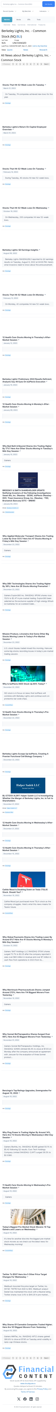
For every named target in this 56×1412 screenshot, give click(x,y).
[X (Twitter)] (18, 1399)
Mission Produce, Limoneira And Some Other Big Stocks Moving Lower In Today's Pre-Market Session (25, 636)
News (14, 25)
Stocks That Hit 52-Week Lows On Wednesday (25, 208)
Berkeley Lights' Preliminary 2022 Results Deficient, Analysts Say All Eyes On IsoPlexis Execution (27, 380)
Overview (7, 25)
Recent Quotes (8, 11)
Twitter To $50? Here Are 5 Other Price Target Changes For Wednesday (24, 1275)
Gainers (7, 460)
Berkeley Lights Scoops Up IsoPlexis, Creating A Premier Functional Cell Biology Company (25, 755)
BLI (19, 36)
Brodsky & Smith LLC (12, 508)
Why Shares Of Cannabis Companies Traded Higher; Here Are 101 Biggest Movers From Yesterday (27, 1325)
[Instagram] (37, 1399)
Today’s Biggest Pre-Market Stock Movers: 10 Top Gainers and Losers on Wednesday (26, 1228)
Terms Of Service (28, 1392)
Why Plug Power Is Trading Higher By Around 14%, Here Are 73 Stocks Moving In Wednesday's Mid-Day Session (27, 1135)
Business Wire (9, 812)
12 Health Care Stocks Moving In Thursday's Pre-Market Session (25, 713)
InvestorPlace (9, 705)
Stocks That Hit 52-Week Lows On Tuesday (24, 85)
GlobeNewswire (9, 512)
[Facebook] (25, 1399)
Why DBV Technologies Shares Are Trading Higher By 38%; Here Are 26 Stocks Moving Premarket (26, 584)
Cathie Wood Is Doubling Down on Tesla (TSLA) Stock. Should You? (25, 890)
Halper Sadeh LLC (12, 808)
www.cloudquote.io (28, 1383)
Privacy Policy (42, 1389)
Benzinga (7, 103)
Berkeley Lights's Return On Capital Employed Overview (24, 128)
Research (43, 50)
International (31, 25)
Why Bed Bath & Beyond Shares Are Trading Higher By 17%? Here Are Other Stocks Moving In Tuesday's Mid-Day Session (27, 448)
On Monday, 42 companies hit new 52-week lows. (27, 304)
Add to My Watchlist (39, 46)
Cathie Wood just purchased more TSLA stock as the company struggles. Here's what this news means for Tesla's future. (27, 904)
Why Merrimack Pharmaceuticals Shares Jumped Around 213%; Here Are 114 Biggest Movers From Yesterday (26, 992)
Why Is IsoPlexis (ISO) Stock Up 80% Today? (24, 684)
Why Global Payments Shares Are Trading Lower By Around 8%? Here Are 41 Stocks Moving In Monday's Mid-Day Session (27, 940)
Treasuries (41, 25)
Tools (38, 19)
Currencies (21, 25)
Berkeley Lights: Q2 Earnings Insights (21, 250)
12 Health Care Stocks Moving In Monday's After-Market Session (26, 405)
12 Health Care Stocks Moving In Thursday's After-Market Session (26, 338)
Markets (7, 19)
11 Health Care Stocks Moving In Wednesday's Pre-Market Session (26, 1186)
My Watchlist (26, 11)
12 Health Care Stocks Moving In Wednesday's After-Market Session (27, 823)
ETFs (28, 19)
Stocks (18, 19)
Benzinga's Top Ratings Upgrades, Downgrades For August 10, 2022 (26, 1091)
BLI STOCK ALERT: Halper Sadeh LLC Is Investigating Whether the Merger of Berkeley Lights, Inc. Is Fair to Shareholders (27, 798)
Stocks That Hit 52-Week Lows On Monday (24, 295)
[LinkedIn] (31, 1399)
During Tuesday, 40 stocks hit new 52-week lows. (27, 178)
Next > (46, 64)
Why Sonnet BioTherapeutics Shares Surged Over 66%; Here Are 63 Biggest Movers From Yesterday (27, 1035)
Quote (10, 50)
